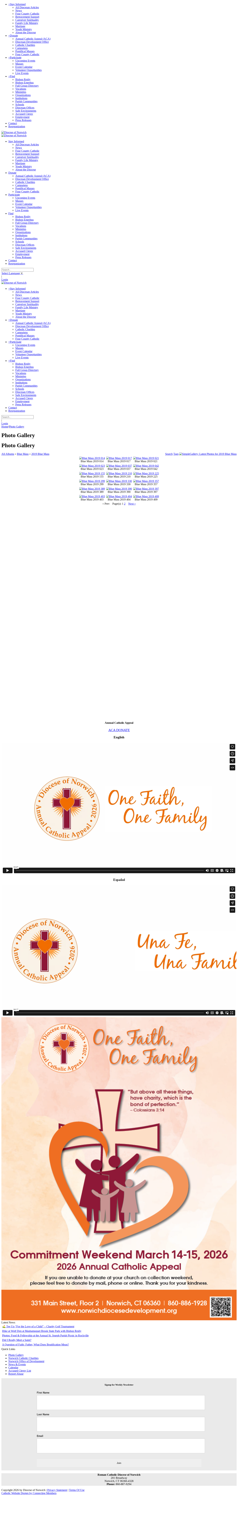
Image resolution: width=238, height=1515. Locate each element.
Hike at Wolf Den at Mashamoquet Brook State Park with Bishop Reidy (41, 1330)
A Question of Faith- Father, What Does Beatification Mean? (35, 1344)
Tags (176, 453)
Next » (132, 503)
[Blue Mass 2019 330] (119, 481)
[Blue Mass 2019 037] (119, 465)
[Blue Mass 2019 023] (92, 465)
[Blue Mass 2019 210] (119, 473)
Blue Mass (23, 453)
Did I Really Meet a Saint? (16, 1340)
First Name (43, 1392)
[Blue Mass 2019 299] (92, 481)
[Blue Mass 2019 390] (119, 488)
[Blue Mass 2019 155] (92, 473)
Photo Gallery (16, 1355)
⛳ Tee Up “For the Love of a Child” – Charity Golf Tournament (38, 1326)
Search (169, 453)
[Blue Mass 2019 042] (146, 465)
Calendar (13, 1367)
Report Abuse (16, 1373)
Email (40, 1436)
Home (4, 426)
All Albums (7, 453)
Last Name (43, 1414)
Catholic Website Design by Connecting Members (28, 1493)
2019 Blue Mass (40, 453)
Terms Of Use (77, 1490)
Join (119, 1463)
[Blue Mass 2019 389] (92, 488)
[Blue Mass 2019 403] (92, 496)
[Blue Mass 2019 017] (119, 458)
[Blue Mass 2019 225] (146, 473)
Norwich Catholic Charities (23, 1358)
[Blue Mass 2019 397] (146, 488)
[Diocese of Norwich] (13, 132)
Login (4, 279)
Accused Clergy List (19, 1370)
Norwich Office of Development (26, 1361)
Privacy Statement (57, 1490)
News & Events (17, 1364)
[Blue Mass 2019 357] (146, 481)
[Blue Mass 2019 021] (146, 458)
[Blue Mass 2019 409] (146, 496)
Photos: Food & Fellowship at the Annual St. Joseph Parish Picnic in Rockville (45, 1335)
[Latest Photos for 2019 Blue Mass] (208, 453)
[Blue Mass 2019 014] (92, 458)
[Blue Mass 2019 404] (119, 496)
